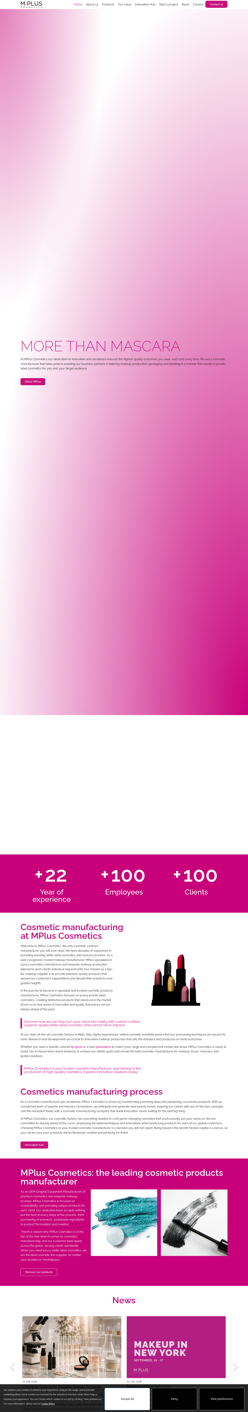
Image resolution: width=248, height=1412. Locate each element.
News (185, 4)
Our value (124, 4)
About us (92, 4)
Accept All (127, 1399)
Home (78, 4)
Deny (174, 1399)
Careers (198, 4)
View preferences (222, 1399)
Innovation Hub (145, 4)
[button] (12, 1366)
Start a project (168, 4)
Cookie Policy (48, 1404)
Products (108, 4)
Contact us (216, 4)
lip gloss (76, 1047)
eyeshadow (103, 1047)
